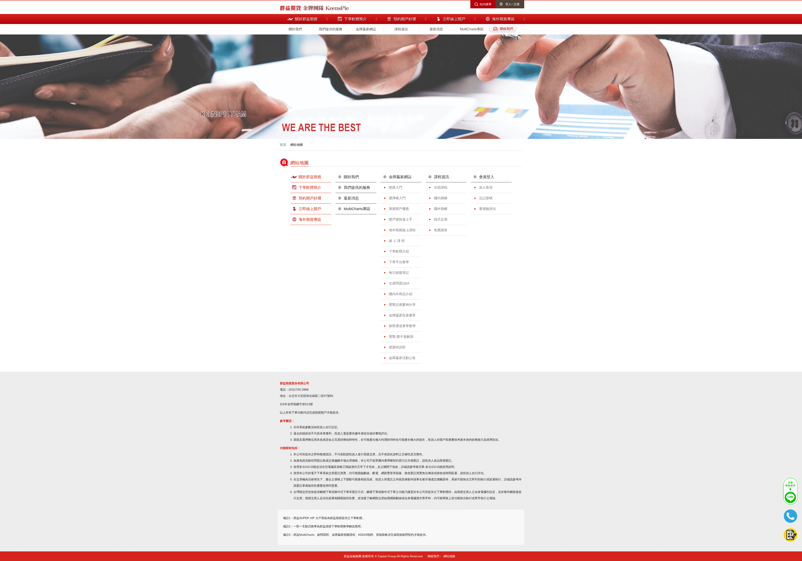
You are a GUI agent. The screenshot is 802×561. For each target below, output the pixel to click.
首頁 (283, 144)
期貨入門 (395, 187)
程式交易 (440, 219)
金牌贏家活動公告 (402, 358)
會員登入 (486, 177)
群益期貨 (290, 8)
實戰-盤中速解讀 (401, 336)
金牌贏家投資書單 (402, 315)
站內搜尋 (485, 4)
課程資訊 (401, 29)
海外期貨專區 (310, 219)
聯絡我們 (433, 556)
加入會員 (485, 187)
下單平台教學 (399, 262)
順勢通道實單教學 (402, 326)
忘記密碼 (485, 198)
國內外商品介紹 (400, 294)
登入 (508, 4)
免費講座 (440, 230)
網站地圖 (296, 144)
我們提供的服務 (330, 29)
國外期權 (440, 209)
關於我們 (295, 29)
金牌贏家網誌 (366, 29)
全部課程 (440, 187)
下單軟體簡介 (310, 187)
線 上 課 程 (397, 240)
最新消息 (436, 29)
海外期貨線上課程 (402, 230)
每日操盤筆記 (399, 272)
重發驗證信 (487, 209)
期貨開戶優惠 (399, 209)
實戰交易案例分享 (402, 304)
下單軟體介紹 (399, 251)
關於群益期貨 (310, 177)
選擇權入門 (397, 198)
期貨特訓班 (397, 347)
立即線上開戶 (310, 209)
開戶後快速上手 (400, 219)
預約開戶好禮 (310, 198)
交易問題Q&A (399, 283)
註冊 (517, 4)
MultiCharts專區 (471, 29)
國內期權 (440, 198)
